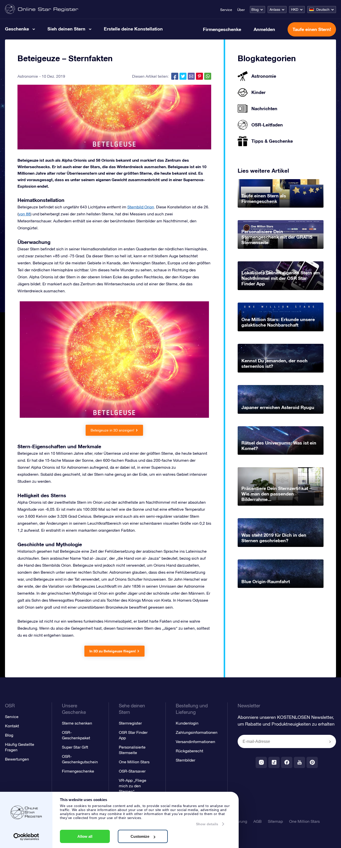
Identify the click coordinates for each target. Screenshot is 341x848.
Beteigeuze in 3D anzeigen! (112, 430)
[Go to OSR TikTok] (274, 762)
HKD (294, 9)
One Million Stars (134, 762)
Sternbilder (185, 760)
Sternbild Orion (140, 207)
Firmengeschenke (222, 29)
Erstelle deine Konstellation (133, 28)
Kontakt (12, 726)
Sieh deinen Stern (66, 28)
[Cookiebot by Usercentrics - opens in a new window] (26, 837)
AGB (257, 821)
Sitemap (275, 821)
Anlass (275, 9)
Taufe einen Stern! (312, 29)
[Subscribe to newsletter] (330, 742)
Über (241, 10)
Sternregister (130, 723)
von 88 (24, 214)
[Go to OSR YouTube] (299, 762)
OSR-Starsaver (132, 771)
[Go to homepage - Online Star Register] (41, 9)
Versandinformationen (195, 741)
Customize (140, 836)
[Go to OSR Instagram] (261, 762)
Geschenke (17, 28)
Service (226, 10)
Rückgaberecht (189, 751)
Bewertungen (17, 759)
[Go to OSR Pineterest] (312, 762)
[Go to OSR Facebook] (286, 762)
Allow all (84, 836)
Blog (255, 9)
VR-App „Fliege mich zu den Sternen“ (132, 786)
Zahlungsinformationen (196, 732)
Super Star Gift (75, 747)
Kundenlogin (187, 723)
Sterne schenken (77, 723)
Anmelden (264, 29)
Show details (207, 824)
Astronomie (27, 76)
